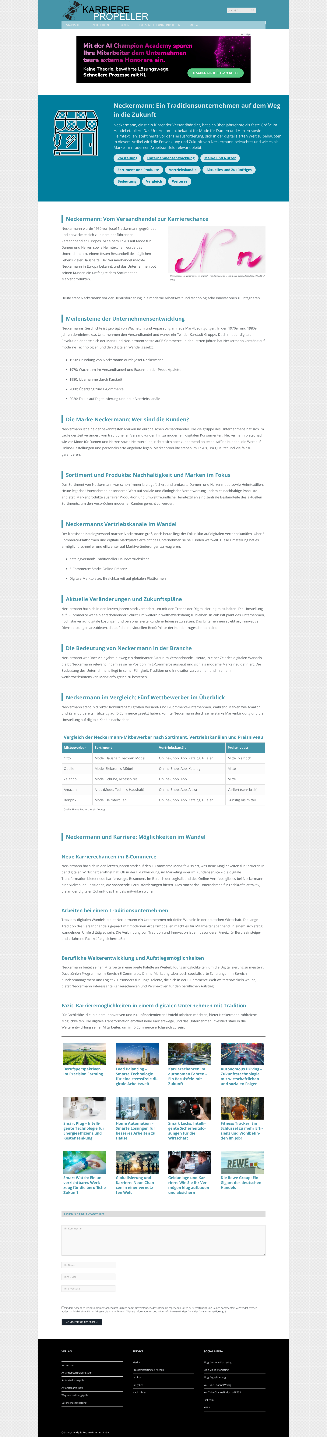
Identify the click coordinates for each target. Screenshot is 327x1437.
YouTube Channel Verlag (217, 1385)
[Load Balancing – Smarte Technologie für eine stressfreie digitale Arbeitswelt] (137, 1054)
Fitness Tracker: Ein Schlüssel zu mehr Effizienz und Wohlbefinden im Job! (242, 1131)
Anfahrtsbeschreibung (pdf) (77, 1372)
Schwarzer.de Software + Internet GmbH (86, 1432)
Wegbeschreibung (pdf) (75, 1395)
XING (207, 1407)
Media (194, 25)
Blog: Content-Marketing (217, 1362)
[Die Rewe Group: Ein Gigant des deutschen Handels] (242, 1162)
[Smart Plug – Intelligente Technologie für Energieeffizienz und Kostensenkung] (84, 1108)
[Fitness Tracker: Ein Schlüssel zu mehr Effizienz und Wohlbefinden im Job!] (242, 1108)
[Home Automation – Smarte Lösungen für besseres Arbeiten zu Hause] (137, 1108)
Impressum (68, 1365)
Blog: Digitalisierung (215, 1377)
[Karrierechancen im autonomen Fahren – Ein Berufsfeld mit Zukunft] (189, 1054)
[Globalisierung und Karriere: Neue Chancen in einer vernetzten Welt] (137, 1162)
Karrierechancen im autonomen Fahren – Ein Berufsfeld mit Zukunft (187, 1076)
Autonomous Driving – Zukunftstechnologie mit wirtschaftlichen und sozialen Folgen (241, 1076)
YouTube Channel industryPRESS (222, 1392)
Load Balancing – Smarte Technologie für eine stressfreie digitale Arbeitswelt (136, 1076)
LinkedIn (209, 1400)
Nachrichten (99, 25)
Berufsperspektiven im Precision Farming (83, 1071)
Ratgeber (138, 1385)
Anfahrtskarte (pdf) (72, 1387)
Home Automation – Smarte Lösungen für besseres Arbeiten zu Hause (135, 1131)
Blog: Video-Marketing (216, 1369)
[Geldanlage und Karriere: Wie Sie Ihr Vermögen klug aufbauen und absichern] (189, 1162)
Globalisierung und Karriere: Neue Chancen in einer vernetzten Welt (135, 1185)
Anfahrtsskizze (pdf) (73, 1380)
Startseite (73, 25)
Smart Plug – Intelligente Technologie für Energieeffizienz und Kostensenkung (83, 1131)
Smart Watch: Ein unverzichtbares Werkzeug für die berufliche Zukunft (84, 1185)
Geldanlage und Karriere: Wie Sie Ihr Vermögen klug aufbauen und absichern (188, 1185)
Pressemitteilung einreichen (159, 25)
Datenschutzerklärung (211, 1311)
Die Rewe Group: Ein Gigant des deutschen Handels (241, 1182)
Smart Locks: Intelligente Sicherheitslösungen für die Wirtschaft (187, 1131)
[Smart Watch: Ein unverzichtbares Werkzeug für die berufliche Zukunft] (84, 1162)
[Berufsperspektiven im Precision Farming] (84, 1054)
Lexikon (123, 25)
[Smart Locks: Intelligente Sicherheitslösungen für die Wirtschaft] (189, 1108)
